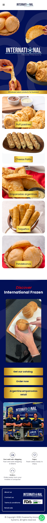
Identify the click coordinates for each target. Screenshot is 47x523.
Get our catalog (23, 371)
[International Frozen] (25, 5)
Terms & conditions (12, 503)
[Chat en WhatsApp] (42, 517)
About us (8, 492)
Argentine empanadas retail (23, 392)
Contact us (9, 497)
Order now (23, 381)
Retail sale (8, 508)
